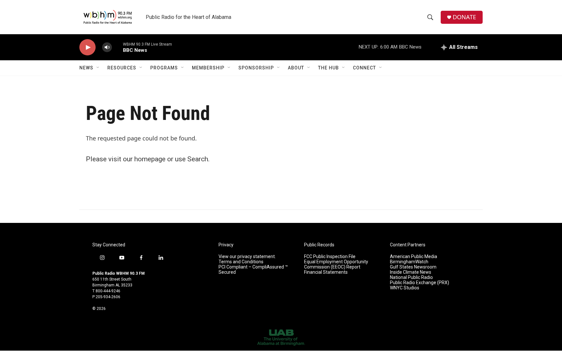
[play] (87, 47)
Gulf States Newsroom (413, 267)
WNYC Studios (404, 287)
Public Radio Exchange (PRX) (419, 282)
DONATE (464, 17)
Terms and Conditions (241, 261)
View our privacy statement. (247, 256)
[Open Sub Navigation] (98, 67)
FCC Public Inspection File (329, 256)
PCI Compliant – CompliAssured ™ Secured (253, 270)
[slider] (117, 47)
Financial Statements (326, 272)
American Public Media (413, 256)
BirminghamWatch (409, 261)
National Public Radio (411, 277)
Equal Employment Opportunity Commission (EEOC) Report (336, 264)
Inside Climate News (410, 272)
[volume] (107, 47)
